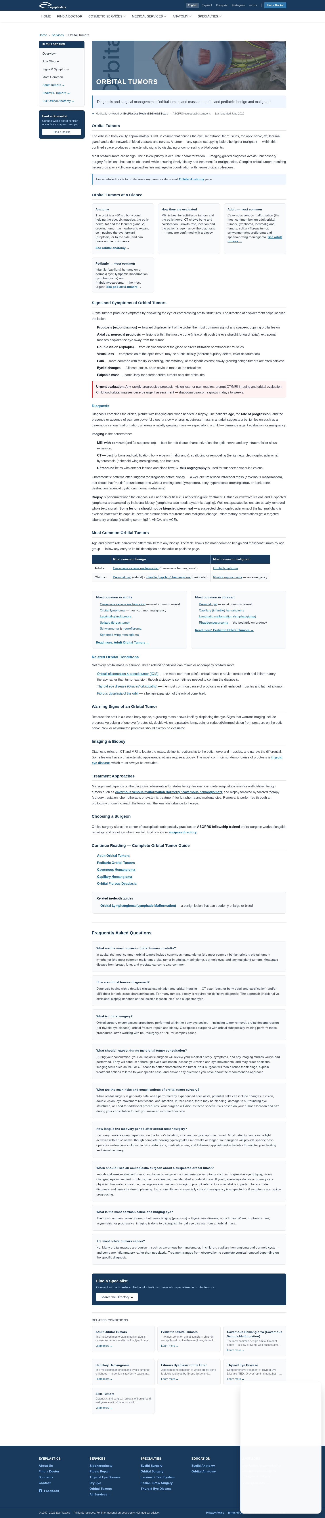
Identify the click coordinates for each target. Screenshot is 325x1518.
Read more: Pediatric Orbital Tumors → (224, 630)
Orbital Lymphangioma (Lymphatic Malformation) (138, 905)
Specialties (208, 16)
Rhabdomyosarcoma (227, 577)
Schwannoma (109, 628)
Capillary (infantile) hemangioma (221, 610)
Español (207, 5)
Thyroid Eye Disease (105, 1477)
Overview (48, 53)
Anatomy (180, 16)
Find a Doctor (275, 5)
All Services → (100, 1494)
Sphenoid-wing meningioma (119, 634)
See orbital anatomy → (113, 248)
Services (58, 35)
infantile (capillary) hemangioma (168, 577)
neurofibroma (132, 628)
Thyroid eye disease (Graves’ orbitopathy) (127, 686)
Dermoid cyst (122, 577)
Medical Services (147, 16)
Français (221, 5)
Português (238, 5)
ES (291, 1389)
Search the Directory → (117, 1297)
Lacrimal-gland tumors (115, 616)
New (302, 1389)
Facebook (51, 1491)
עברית (253, 5)
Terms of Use (236, 1512)
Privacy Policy (215, 1512)
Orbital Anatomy (191, 179)
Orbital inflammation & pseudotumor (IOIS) (128, 674)
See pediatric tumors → (123, 286)
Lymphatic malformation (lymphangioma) (227, 616)
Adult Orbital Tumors (113, 855)
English (192, 5)
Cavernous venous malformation (136, 568)
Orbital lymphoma (225, 568)
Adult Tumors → (53, 85)
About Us (46, 1465)
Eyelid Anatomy (203, 1465)
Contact (45, 1483)
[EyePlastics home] (53, 5)
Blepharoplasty (101, 1465)
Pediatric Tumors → (56, 93)
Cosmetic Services (105, 16)
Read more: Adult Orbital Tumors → (122, 642)
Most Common (52, 77)
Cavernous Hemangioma (116, 869)
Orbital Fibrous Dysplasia (116, 883)
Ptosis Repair (100, 1471)
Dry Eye (95, 1483)
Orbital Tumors (101, 1488)
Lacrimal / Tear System (157, 1477)
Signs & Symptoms (55, 69)
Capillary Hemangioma (114, 876)
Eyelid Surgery (151, 1465)
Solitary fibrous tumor (115, 622)
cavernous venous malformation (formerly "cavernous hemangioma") (168, 792)
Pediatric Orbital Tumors (116, 863)
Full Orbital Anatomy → (58, 101)
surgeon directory (183, 832)
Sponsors (46, 1477)
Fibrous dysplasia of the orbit (117, 693)
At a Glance (50, 61)
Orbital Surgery (152, 1471)
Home (46, 16)
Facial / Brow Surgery (157, 1483)
